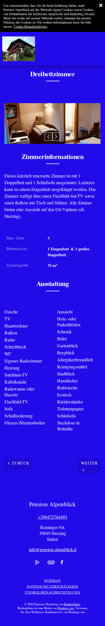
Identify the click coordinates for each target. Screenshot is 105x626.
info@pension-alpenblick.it (52, 549)
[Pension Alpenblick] (17, 48)
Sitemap (52, 580)
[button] (49, 137)
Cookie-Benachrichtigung (31, 26)
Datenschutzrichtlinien (52, 586)
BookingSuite (72, 604)
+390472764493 (52, 517)
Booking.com (66, 608)
